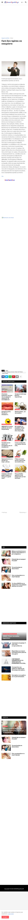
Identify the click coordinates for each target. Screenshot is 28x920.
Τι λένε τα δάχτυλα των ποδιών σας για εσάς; (20, 444)
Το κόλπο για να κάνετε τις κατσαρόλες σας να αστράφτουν (7, 445)
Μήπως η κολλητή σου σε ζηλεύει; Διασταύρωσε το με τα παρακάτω (19, 552)
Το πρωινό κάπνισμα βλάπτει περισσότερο (20, 395)
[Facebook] (3, 376)
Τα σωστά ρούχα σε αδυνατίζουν (17, 568)
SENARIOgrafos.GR (19, 888)
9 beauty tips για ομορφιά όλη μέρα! (19, 559)
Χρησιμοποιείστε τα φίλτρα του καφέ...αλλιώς (7, 460)
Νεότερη (4, 512)
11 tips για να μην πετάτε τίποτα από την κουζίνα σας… (20, 460)
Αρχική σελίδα (5, 38)
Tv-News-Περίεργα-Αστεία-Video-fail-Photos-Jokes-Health (12, 372)
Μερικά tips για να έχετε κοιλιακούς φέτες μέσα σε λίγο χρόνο (19, 652)
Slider (11, 38)
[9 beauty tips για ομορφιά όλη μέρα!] (6, 561)
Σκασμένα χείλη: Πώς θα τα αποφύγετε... (6, 413)
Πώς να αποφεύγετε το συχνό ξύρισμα (18, 576)
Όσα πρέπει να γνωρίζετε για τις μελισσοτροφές (19, 675)
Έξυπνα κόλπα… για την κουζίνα (20, 412)
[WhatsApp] (10, 376)
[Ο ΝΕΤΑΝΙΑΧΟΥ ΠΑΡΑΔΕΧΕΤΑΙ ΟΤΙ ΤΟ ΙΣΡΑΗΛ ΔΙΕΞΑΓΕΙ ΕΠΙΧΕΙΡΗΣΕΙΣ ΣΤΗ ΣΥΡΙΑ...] (6, 661)
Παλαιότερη (22, 512)
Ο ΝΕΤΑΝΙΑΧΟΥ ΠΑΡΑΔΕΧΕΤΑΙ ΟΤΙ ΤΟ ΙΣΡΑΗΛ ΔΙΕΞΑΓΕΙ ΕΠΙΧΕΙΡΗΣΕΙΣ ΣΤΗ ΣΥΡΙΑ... (19, 661)
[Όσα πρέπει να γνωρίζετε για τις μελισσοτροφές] (6, 677)
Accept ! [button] (5, 917)
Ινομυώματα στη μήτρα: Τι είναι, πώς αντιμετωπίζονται (19, 644)
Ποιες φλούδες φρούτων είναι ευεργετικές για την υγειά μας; (20, 476)
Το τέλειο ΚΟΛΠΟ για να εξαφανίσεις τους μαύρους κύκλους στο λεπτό (19, 585)
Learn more (11, 913)
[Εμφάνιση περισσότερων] (20, 376)
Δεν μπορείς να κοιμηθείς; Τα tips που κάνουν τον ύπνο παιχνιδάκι (19, 428)
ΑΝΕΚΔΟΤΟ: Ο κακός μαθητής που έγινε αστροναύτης (7, 428)
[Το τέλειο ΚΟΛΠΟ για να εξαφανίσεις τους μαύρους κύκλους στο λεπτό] (6, 586)
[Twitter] (6, 376)
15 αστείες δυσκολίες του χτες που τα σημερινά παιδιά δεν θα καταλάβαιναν (7, 396)
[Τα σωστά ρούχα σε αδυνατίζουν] (6, 570)
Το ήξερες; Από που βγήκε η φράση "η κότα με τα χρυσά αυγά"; (7, 476)
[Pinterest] (13, 376)
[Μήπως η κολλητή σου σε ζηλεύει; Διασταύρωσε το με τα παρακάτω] (6, 553)
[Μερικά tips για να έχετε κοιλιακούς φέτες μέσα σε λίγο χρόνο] (6, 653)
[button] (2, 2)
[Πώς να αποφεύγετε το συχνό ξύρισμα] (6, 578)
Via (2, 176)
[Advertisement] (14, 21)
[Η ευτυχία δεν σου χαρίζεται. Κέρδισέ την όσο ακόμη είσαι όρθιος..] (6, 669)
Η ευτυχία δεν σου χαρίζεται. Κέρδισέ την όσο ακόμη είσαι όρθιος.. (18, 668)
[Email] (17, 376)
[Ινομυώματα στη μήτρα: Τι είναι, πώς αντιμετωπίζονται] (6, 645)
